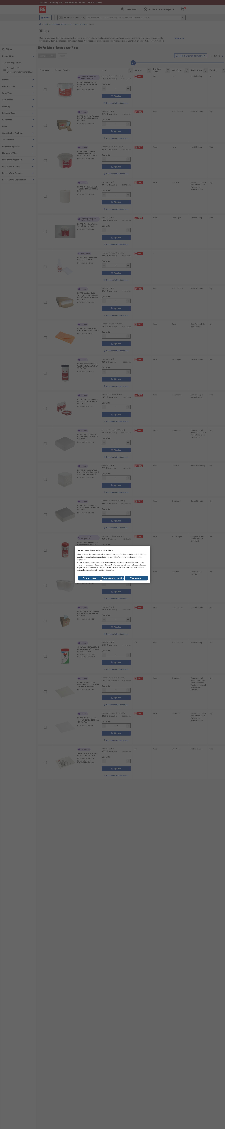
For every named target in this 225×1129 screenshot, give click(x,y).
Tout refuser (136, 578)
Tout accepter (89, 578)
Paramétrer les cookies (113, 578)
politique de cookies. (106, 570)
